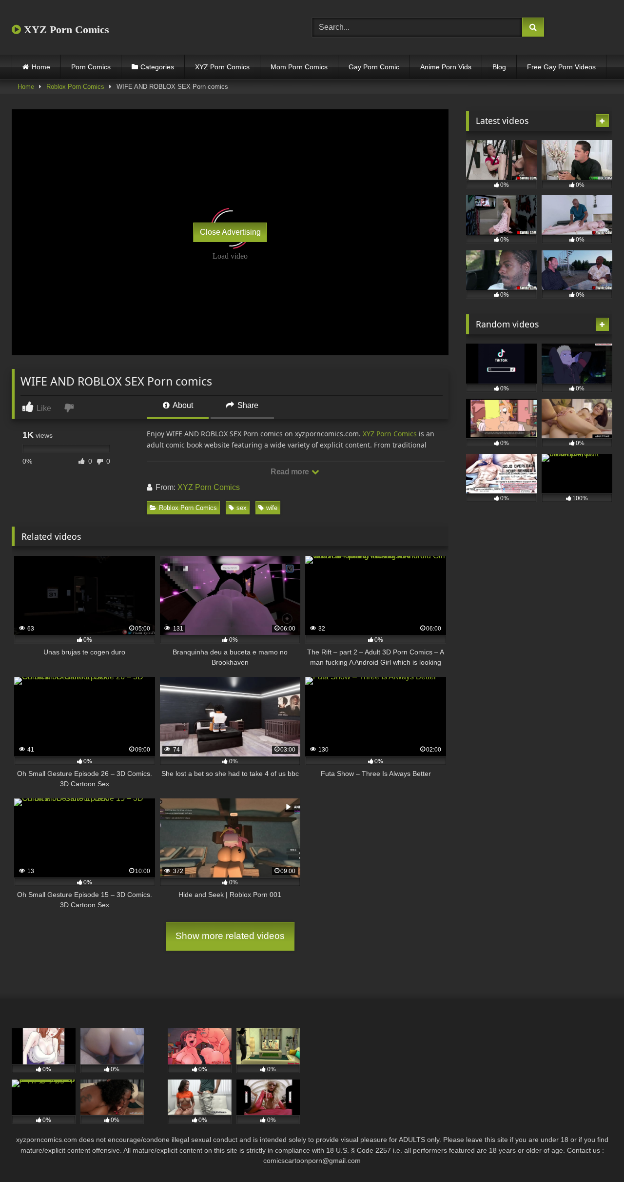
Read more (291, 472)
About (182, 405)
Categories (157, 67)
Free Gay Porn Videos (561, 67)
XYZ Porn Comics (65, 29)
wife (271, 507)
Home (41, 67)
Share (246, 405)
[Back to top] (593, 1152)
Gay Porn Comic (374, 67)
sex (241, 507)
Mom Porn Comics (299, 67)
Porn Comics (91, 67)
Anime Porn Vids (445, 67)
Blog (499, 67)
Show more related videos (230, 936)
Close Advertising (230, 232)
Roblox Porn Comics (75, 86)
